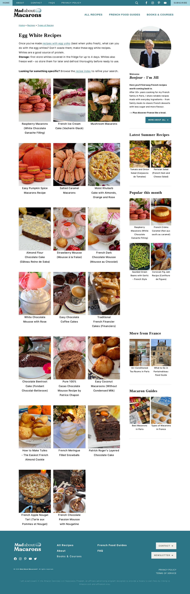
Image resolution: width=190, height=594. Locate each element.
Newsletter (162, 555)
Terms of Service (166, 573)
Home (22, 25)
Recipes (31, 25)
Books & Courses (69, 556)
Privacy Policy (167, 570)
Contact (164, 546)
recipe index (83, 71)
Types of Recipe (46, 25)
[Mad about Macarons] (27, 16)
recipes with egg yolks (56, 43)
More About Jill (157, 120)
